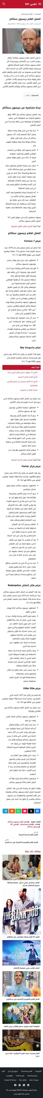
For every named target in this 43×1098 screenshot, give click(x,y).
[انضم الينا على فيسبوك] (15, 1085)
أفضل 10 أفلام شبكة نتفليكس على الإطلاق (23, 936)
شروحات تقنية (34, 1079)
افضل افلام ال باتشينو (29, 390)
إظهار (27, 95)
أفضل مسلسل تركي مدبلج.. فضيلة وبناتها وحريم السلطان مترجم (23, 884)
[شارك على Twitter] (31, 811)
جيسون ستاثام (33, 827)
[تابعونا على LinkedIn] (28, 1085)
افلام (37, 824)
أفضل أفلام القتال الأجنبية (27, 377)
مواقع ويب (9, 1075)
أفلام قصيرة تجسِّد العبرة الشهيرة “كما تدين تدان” (22, 1055)
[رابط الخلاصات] (24, 1085)
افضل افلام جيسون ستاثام (18, 822)
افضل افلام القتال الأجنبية (21, 226)
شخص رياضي (14, 75)
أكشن (21, 724)
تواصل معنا (23, 1079)
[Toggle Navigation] (40, 4)
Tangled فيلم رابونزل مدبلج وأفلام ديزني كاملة (21, 1026)
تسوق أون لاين (13, 1071)
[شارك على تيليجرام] (5, 811)
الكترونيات (38, 1071)
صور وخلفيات (20, 1075)
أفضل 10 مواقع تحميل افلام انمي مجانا (22, 372)
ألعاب (3, 1071)
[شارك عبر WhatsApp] (18, 811)
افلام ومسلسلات (26, 824)
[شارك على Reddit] (12, 811)
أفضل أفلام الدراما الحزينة (28, 833)
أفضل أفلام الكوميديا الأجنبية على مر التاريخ (21, 841)
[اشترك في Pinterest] (19, 1085)
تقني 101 (31, 4)
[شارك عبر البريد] (24, 811)
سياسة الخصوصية (10, 1079)
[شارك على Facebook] (37, 811)
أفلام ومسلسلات (26, 14)
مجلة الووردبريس (19, 1093)
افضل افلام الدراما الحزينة (21, 460)
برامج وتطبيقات (32, 1075)
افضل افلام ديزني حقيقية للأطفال (26, 968)
